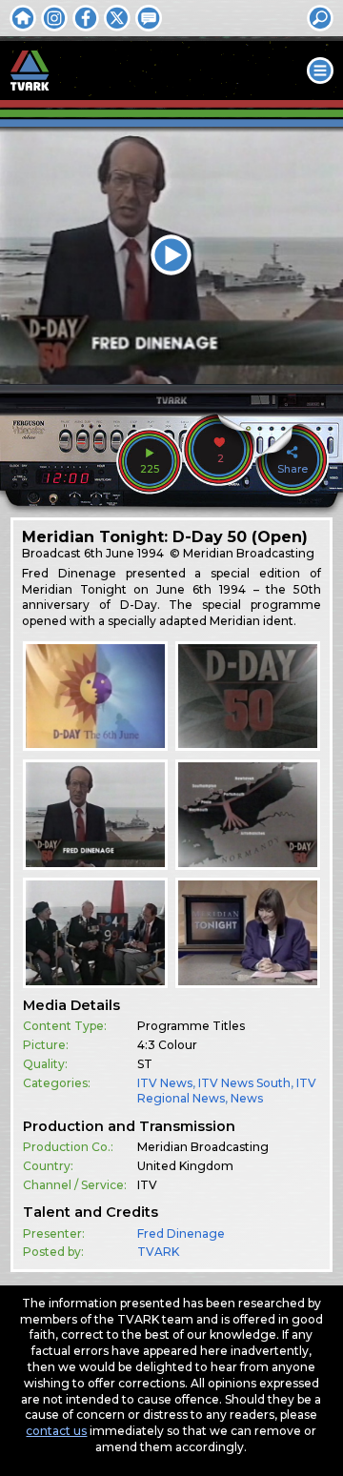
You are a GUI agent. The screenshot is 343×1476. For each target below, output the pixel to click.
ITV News (164, 1083)
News (247, 1098)
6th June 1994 (124, 553)
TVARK (158, 1251)
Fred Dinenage (181, 1233)
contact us (56, 1431)
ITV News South (244, 1083)
